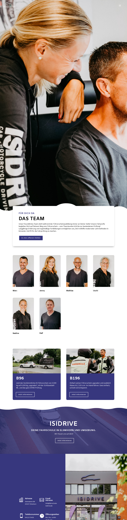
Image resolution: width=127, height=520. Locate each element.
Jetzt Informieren (25, 395)
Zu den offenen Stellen (30, 238)
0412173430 (29, 518)
